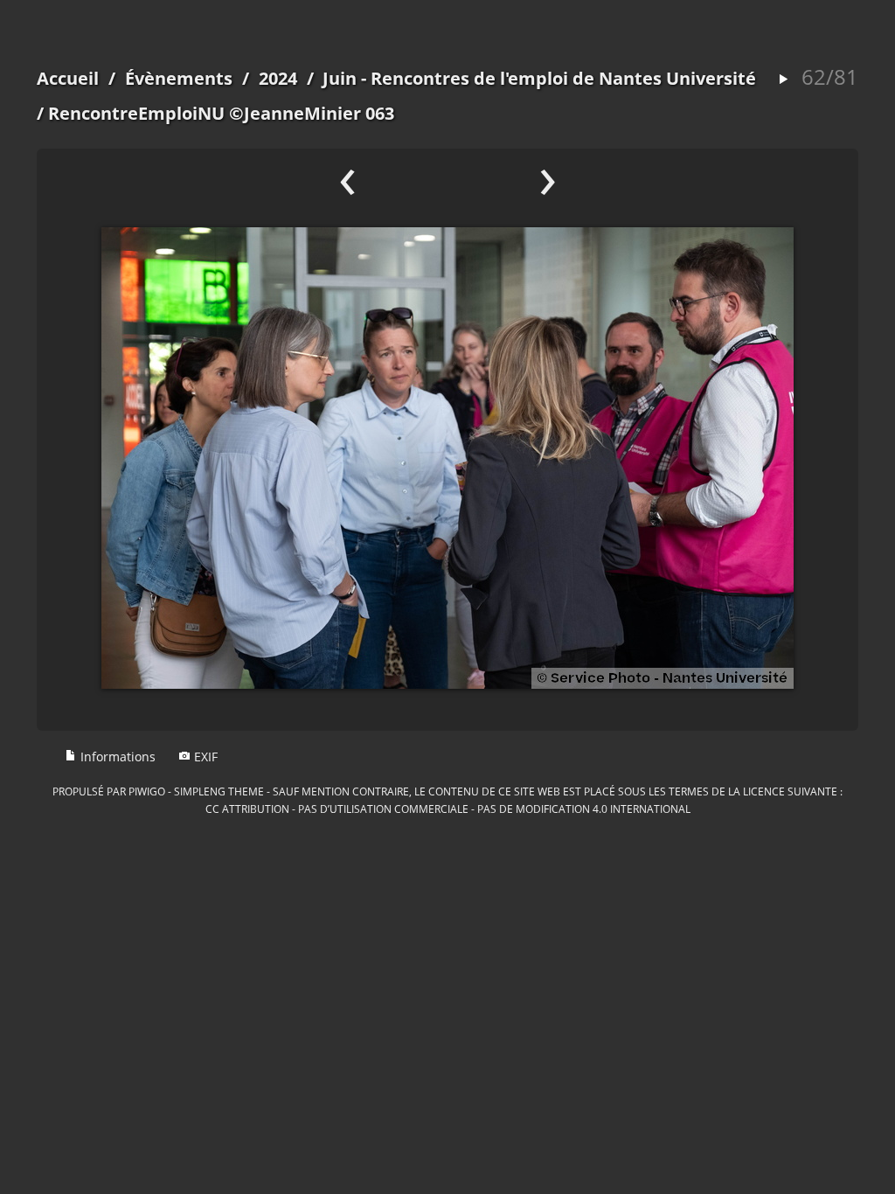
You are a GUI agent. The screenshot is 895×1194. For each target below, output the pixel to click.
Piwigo (146, 791)
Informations (116, 756)
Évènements (178, 78)
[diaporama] (783, 80)
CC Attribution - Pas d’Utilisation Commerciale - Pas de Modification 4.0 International (447, 809)
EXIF (204, 756)
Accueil (68, 78)
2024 (278, 78)
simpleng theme (219, 791)
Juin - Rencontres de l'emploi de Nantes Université (539, 78)
